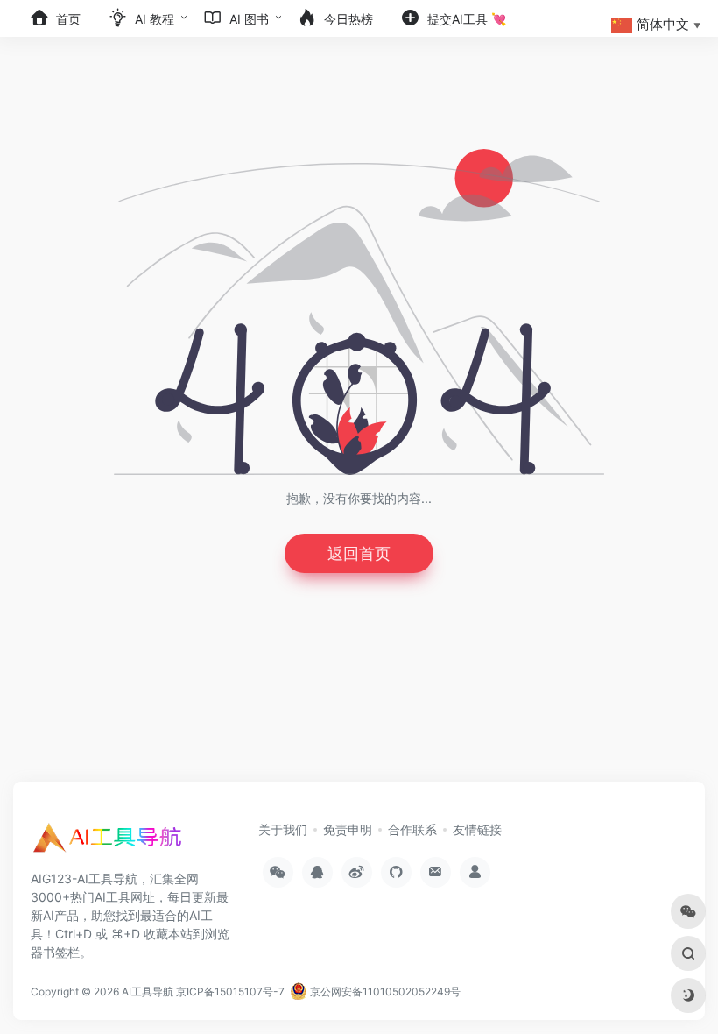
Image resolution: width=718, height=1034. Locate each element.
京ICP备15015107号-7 (230, 991)
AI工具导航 (147, 991)
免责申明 (347, 829)
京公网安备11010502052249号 (384, 991)
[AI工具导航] (109, 843)
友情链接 (477, 829)
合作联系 (412, 829)
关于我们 (282, 829)
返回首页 (359, 553)
